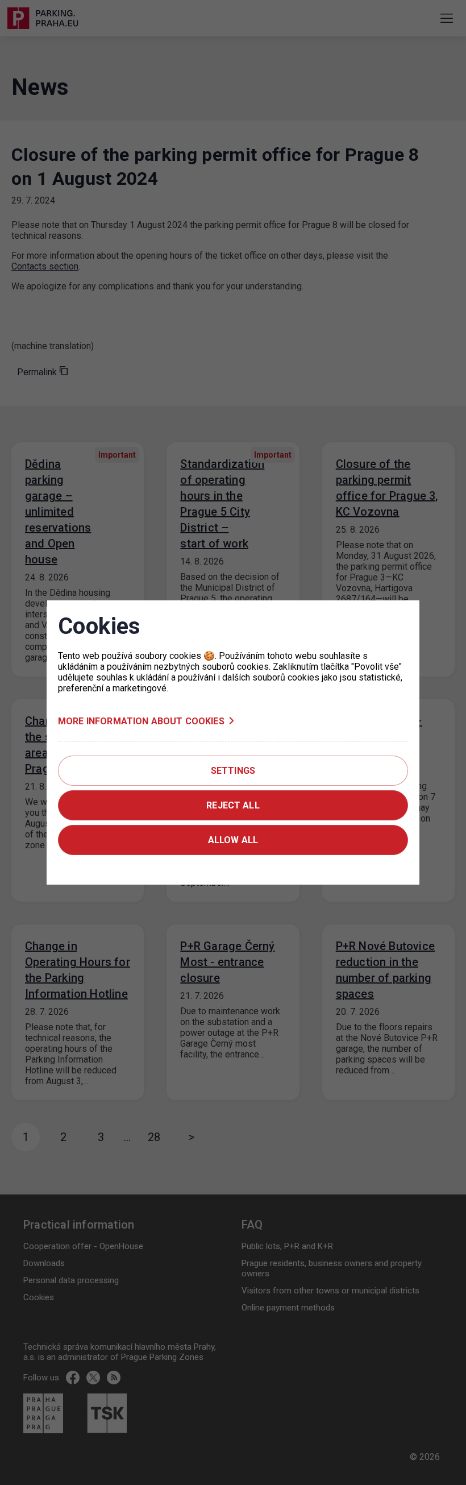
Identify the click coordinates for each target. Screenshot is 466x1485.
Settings (233, 770)
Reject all (233, 805)
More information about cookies (141, 721)
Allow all (233, 840)
